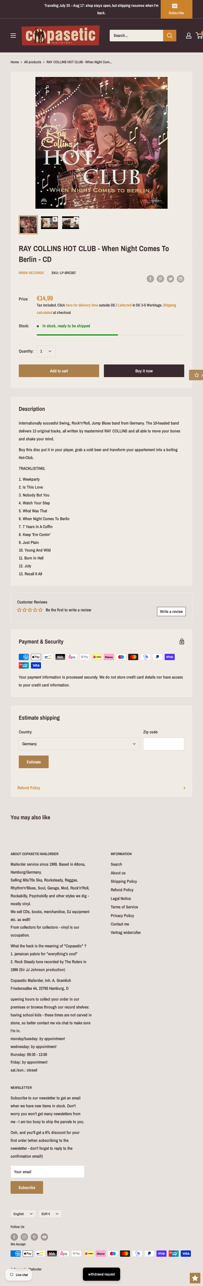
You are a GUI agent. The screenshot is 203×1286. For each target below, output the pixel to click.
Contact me (120, 924)
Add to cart (59, 371)
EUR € (45, 1213)
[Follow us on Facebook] (14, 1237)
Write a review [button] (171, 611)
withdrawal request (101, 1274)
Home (15, 62)
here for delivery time (82, 305)
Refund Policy (28, 788)
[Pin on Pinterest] (160, 278)
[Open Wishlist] (195, 1278)
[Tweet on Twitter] (170, 278)
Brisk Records (31, 272)
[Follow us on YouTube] (44, 1237)
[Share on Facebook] (150, 278)
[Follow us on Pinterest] (34, 1237)
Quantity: (26, 351)
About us (118, 873)
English (18, 1213)
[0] (199, 35)
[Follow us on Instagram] (24, 1237)
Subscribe (176, 13)
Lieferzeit (125, 305)
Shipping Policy (124, 881)
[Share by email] (180, 278)
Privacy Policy (122, 915)
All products (32, 62)
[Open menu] (13, 35)
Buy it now (144, 371)
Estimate (34, 762)
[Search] (169, 35)
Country (25, 732)
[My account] (188, 35)
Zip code (150, 732)
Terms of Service (124, 907)
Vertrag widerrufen (126, 932)
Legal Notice (121, 898)
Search (116, 864)
